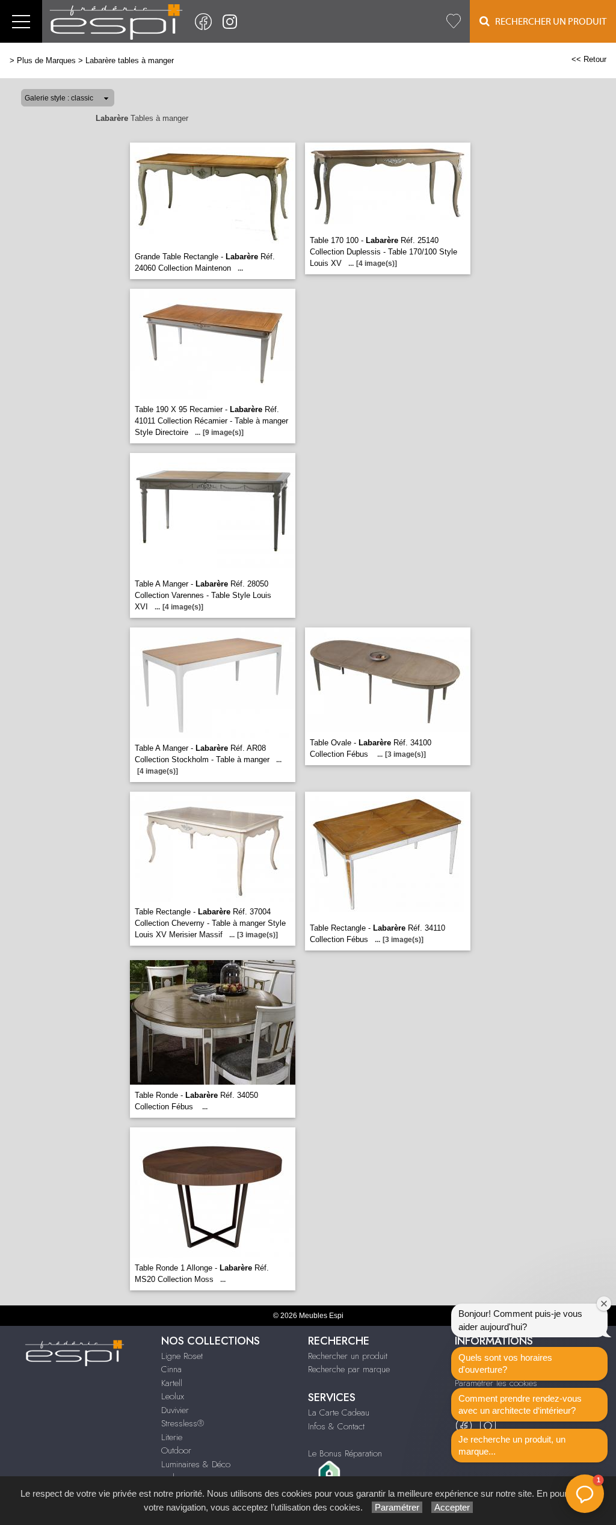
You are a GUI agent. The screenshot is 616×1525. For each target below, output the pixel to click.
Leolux (172, 1396)
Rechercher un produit (347, 1356)
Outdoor (176, 1450)
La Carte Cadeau (338, 1412)
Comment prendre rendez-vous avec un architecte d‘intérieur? (520, 1404)
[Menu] (21, 21)
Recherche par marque (349, 1369)
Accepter (452, 1507)
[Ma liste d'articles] (453, 21)
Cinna (171, 1369)
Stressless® (182, 1423)
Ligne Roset (182, 1356)
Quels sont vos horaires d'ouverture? (505, 1363)
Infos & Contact (336, 1426)
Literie (171, 1437)
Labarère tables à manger (129, 60)
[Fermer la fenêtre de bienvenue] (604, 1303)
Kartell (171, 1383)
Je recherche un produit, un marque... (511, 1445)
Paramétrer (397, 1507)
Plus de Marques (46, 60)
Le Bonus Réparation (345, 1453)
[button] (584, 1493)
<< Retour (588, 59)
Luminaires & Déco (195, 1464)
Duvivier (175, 1410)
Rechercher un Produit (548, 21)
